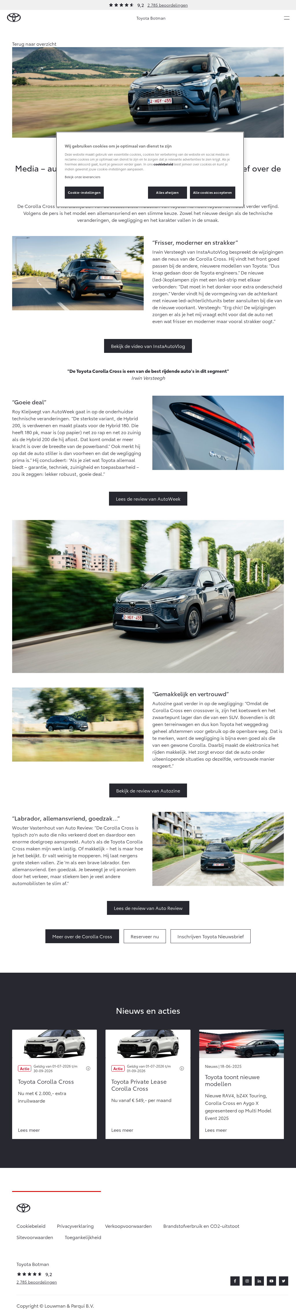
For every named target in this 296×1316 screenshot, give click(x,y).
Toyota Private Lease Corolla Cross (139, 1085)
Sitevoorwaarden (34, 1237)
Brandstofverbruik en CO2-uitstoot (201, 1225)
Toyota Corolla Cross (46, 1081)
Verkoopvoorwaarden (128, 1225)
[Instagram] (247, 1281)
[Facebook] (235, 1281)
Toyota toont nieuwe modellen (232, 1080)
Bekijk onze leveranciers (82, 176)
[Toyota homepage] (14, 18)
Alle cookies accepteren (212, 192)
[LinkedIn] (259, 1281)
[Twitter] (283, 1281)
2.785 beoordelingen (167, 5)
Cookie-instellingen (84, 192)
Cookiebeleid (30, 1225)
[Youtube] (271, 1281)
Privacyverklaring (75, 1225)
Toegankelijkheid (83, 1237)
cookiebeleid (163, 164)
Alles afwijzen (167, 192)
